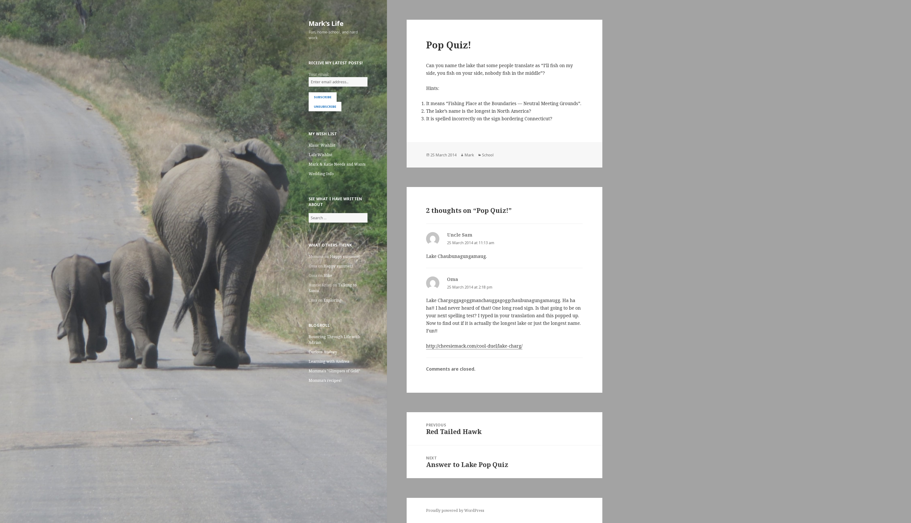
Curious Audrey (323, 352)
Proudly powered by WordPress (455, 510)
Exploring (333, 300)
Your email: (319, 74)
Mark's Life (326, 23)
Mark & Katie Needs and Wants (337, 164)
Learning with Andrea (329, 361)
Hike (328, 275)
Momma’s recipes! (325, 380)
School (488, 155)
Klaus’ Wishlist (322, 145)
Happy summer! (345, 256)
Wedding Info (321, 173)
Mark (469, 155)
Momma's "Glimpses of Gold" (334, 371)
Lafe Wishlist (320, 154)
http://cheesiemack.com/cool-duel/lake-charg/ (474, 346)
